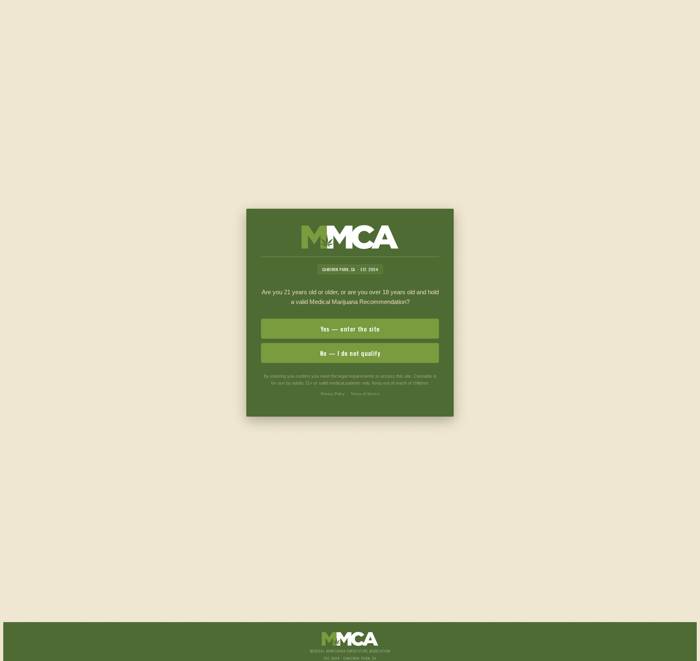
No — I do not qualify (350, 353)
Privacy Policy (333, 394)
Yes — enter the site (350, 328)
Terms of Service (365, 394)
